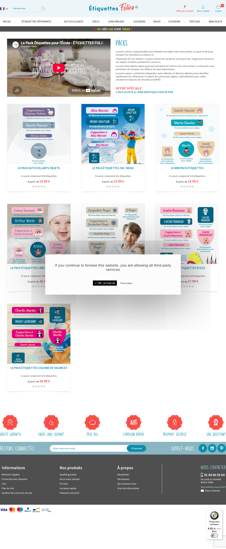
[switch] (214, 535)
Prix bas (64, 483)
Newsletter (123, 474)
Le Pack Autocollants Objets (39, 168)
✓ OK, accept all (105, 283)
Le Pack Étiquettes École (187, 268)
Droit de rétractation (128, 488)
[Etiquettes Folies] (113, 7)
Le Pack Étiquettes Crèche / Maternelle (39, 268)
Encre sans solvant (69, 479)
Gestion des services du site (17, 492)
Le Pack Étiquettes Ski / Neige (113, 168)
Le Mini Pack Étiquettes (187, 168)
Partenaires (123, 479)
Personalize (127, 283)
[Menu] (220, 511)
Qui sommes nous (126, 483)
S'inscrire (136, 448)
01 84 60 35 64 (214, 474)
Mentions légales (11, 474)
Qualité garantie (68, 474)
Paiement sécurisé (69, 492)
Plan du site (8, 488)
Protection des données (15, 479)
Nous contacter (212, 490)
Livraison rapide (68, 488)
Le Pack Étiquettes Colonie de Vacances (39, 368)
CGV (4, 483)
